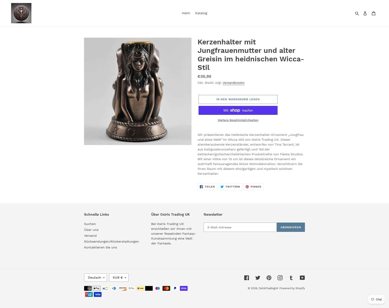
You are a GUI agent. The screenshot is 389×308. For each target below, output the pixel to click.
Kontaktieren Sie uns (100, 247)
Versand (90, 236)
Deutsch (94, 277)
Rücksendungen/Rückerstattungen (111, 241)
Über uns (91, 230)
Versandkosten (234, 83)
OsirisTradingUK (268, 288)
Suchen (90, 224)
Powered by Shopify (292, 288)
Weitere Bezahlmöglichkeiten (238, 120)
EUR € (118, 277)
